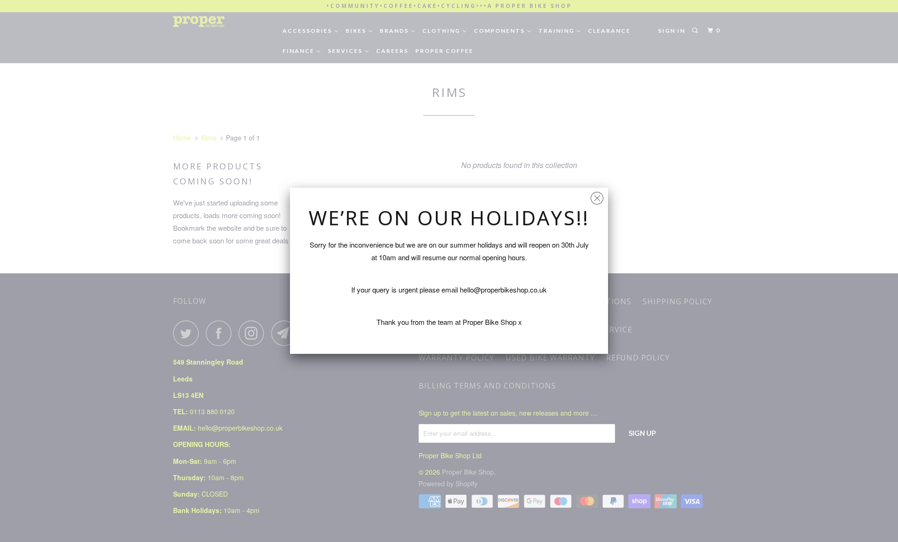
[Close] (597, 195)
